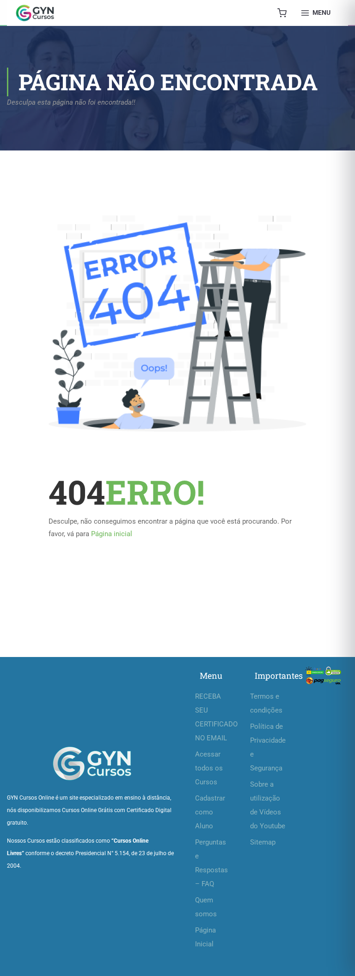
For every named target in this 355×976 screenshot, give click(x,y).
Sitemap (262, 842)
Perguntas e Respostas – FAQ (211, 863)
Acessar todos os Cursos (209, 768)
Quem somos (206, 907)
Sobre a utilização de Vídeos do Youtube (267, 805)
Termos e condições (266, 703)
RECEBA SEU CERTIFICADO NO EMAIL (213, 717)
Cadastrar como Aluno (210, 812)
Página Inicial (205, 937)
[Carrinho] (282, 13)
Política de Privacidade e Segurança (268, 747)
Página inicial (111, 534)
